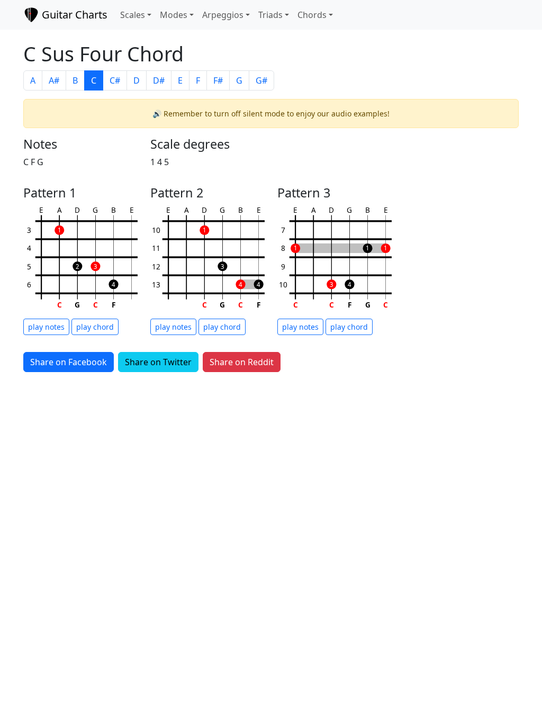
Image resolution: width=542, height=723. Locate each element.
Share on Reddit (242, 362)
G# (261, 80)
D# (159, 80)
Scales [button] (132, 15)
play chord (95, 327)
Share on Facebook (68, 362)
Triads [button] (270, 15)
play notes (46, 327)
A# (54, 80)
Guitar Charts (73, 14)
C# (115, 80)
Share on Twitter (158, 362)
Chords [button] (312, 15)
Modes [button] (173, 15)
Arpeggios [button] (222, 15)
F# (218, 80)
